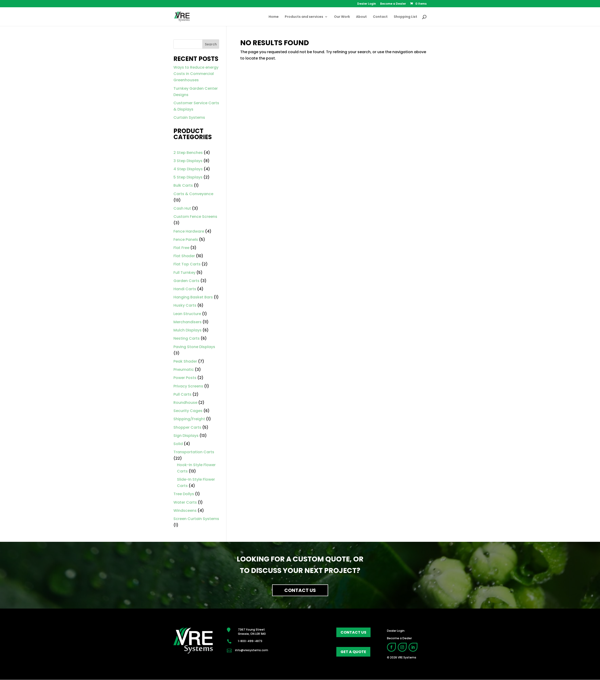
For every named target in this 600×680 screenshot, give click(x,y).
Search (211, 44)
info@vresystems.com (251, 650)
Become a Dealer (393, 4)
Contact (380, 17)
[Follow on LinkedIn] (413, 647)
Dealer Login (366, 4)
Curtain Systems (189, 117)
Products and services (304, 17)
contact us (353, 632)
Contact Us (300, 590)
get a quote (353, 651)
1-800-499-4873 (250, 641)
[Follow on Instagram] (402, 647)
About (361, 17)
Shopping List (405, 17)
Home (274, 17)
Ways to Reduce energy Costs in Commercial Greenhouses (195, 74)
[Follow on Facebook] (391, 647)
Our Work (342, 17)
